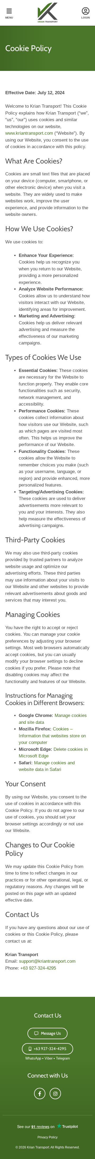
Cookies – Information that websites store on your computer (52, 735)
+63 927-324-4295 (38, 968)
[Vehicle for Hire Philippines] (48, 21)
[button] (9, 13)
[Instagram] (55, 1093)
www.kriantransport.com (29, 133)
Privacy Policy (47, 1137)
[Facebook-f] (39, 1093)
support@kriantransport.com (47, 961)
